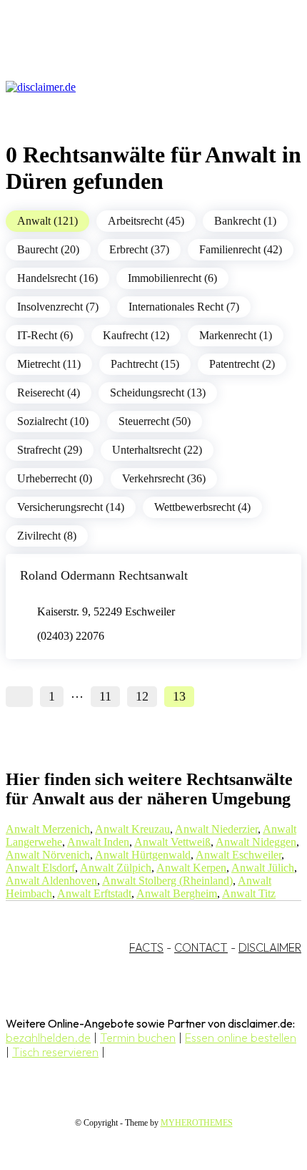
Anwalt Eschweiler (238, 855)
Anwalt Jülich (262, 868)
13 (179, 696)
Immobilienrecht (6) (172, 278)
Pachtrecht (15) (145, 364)
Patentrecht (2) (242, 364)
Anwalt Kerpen (191, 868)
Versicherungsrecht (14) (70, 507)
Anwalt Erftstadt (94, 893)
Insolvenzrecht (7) (58, 307)
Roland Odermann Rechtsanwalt (104, 575)
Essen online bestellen (240, 1037)
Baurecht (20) (48, 249)
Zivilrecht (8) (46, 536)
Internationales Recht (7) (184, 307)
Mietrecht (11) (49, 364)
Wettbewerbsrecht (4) (202, 507)
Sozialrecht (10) (53, 421)
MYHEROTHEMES (197, 1123)
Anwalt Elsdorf (40, 868)
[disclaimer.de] (139, 87)
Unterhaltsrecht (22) (157, 450)
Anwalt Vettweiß (172, 842)
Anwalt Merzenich (48, 829)
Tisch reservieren (55, 1052)
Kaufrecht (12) (136, 335)
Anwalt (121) (47, 221)
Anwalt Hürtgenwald (143, 855)
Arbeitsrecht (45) (146, 221)
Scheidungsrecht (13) (158, 392)
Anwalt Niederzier (216, 829)
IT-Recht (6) (45, 335)
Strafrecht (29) (49, 450)
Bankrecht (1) (245, 221)
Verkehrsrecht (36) (164, 478)
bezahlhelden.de (48, 1037)
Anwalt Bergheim (176, 893)
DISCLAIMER (269, 947)
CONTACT (201, 947)
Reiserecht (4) (48, 392)
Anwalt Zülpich (115, 868)
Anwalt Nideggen (256, 842)
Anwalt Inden (98, 842)
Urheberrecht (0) (54, 478)
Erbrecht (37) (139, 249)
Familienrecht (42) (240, 249)
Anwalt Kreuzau (132, 829)
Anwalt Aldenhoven (51, 880)
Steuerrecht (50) (155, 421)
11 (105, 696)
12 (142, 696)
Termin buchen (138, 1037)
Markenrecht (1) (235, 335)
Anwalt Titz (249, 893)
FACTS (146, 947)
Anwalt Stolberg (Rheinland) (167, 880)
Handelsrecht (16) (57, 278)
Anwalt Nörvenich (48, 855)
